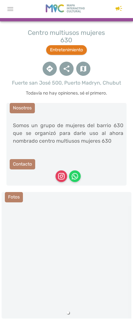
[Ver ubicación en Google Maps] (50, 69)
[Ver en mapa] (83, 69)
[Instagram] (61, 176)
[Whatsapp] (75, 176)
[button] (119, 9)
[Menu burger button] (10, 9)
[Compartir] (66, 69)
